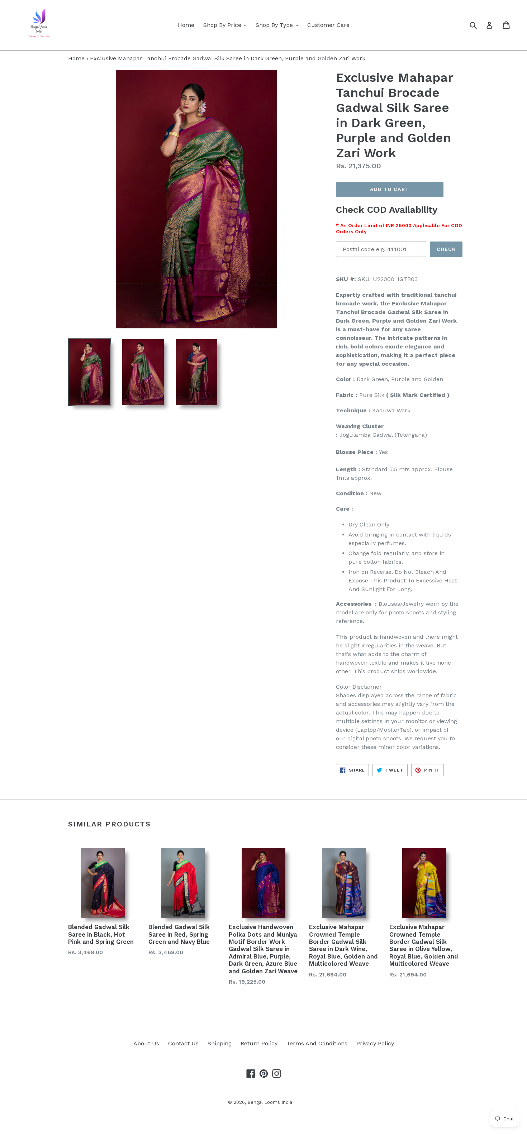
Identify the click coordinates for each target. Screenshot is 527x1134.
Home (186, 25)
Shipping (220, 1043)
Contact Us (183, 1043)
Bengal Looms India (269, 1102)
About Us (146, 1043)
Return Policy (259, 1043)
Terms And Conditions (316, 1043)
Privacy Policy (375, 1043)
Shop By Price (226, 24)
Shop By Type (279, 24)
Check (446, 249)
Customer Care (328, 25)
